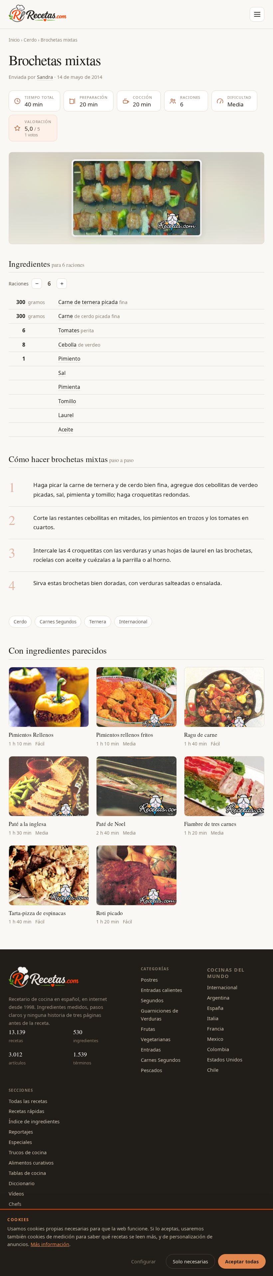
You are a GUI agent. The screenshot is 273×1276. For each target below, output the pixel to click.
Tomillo (67, 401)
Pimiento (69, 358)
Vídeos (16, 1193)
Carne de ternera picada (88, 302)
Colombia (218, 1049)
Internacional (133, 622)
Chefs (15, 1203)
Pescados (151, 1070)
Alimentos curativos (31, 1162)
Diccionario (22, 1183)
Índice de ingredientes (34, 1121)
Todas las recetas (28, 1101)
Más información (50, 1244)
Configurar (143, 1261)
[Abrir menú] (257, 14)
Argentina (218, 997)
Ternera (97, 622)
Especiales (20, 1142)
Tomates (68, 330)
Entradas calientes (161, 990)
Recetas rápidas (26, 1111)
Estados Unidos (224, 1059)
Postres (149, 979)
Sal (62, 373)
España (215, 1008)
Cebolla (67, 344)
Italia (212, 1018)
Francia (215, 1028)
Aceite (65, 429)
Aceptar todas (242, 1261)
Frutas (148, 1029)
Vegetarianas (155, 1039)
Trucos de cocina (28, 1152)
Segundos (152, 1000)
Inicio (14, 40)
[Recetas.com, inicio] (38, 14)
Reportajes (21, 1131)
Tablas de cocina (27, 1173)
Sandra (45, 77)
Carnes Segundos (58, 622)
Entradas (151, 1049)
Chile (212, 1069)
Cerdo (30, 40)
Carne (65, 316)
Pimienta (69, 387)
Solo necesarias (190, 1261)
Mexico (215, 1039)
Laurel (66, 415)
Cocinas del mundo (226, 972)
